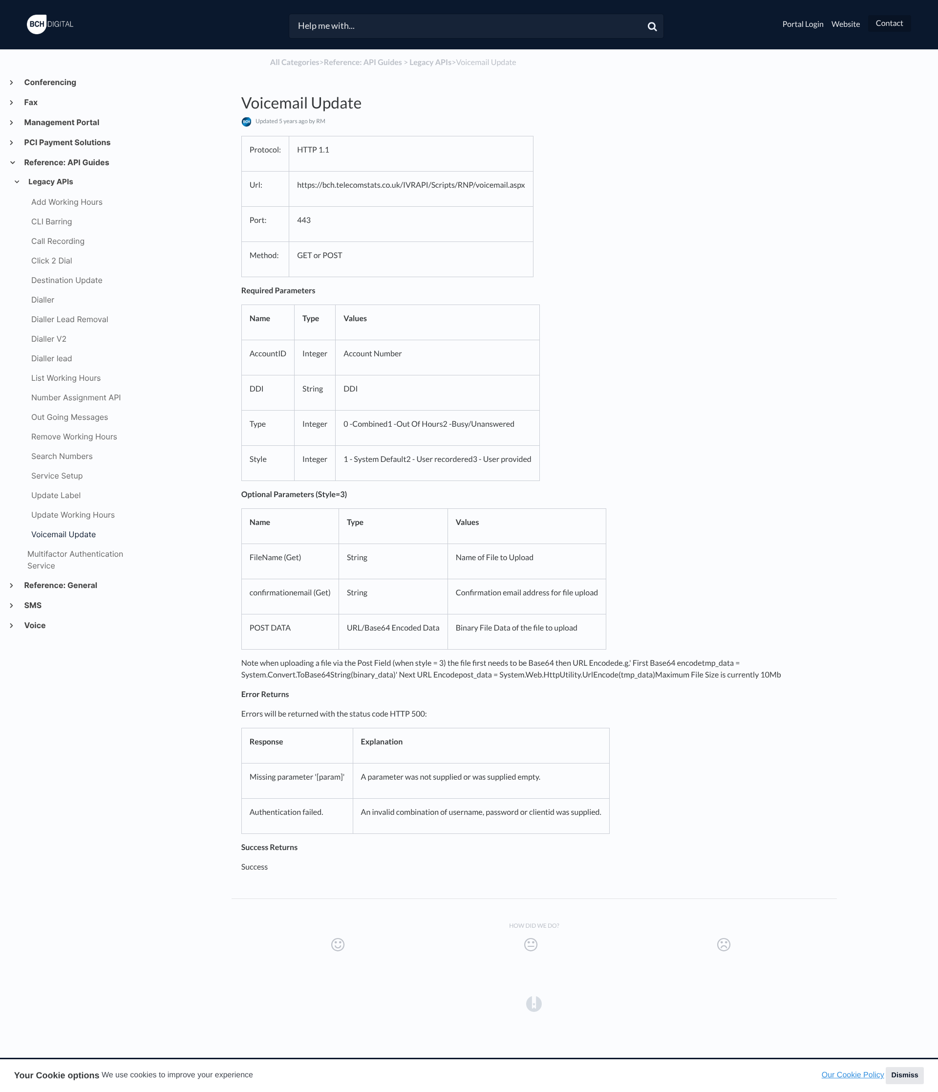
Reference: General (60, 585)
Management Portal (61, 122)
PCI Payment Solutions (67, 142)
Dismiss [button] (904, 1075)
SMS (32, 605)
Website (845, 24)
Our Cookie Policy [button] (853, 1075)
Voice (34, 625)
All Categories (295, 62)
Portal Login (803, 24)
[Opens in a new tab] (534, 1003)
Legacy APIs (50, 181)
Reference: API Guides (66, 162)
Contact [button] (889, 23)
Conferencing (49, 82)
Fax (30, 102)
